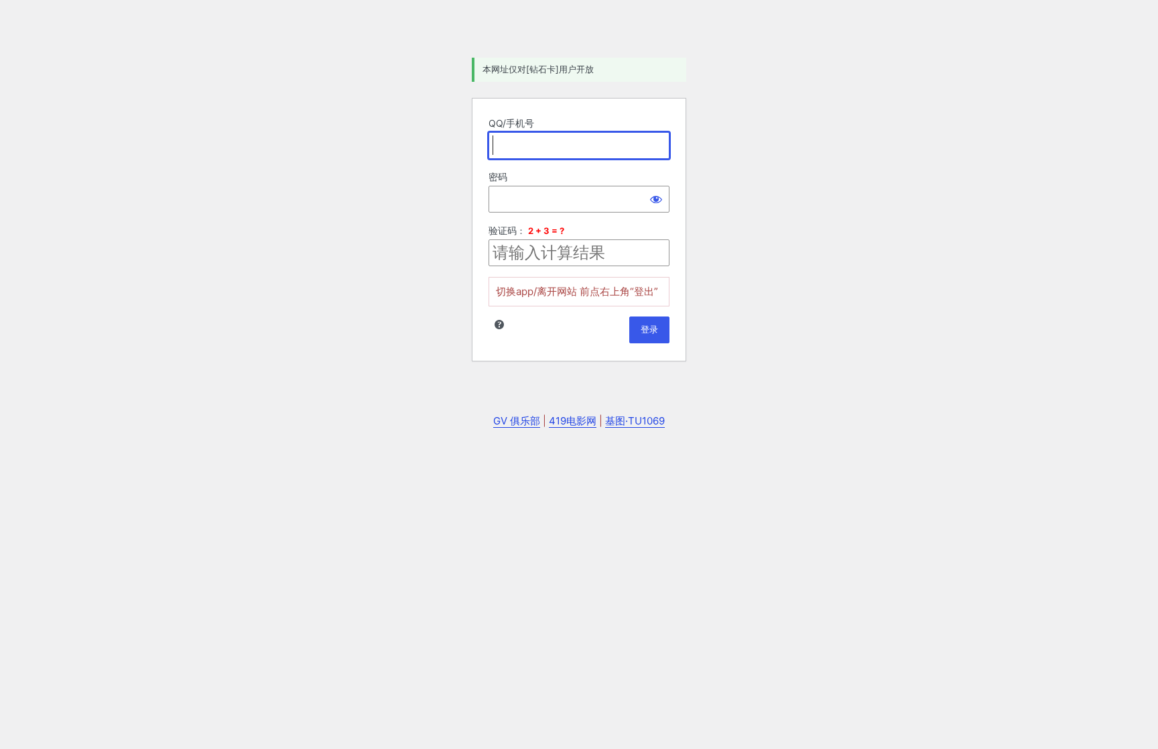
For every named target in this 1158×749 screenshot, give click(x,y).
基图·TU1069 (635, 420)
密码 (498, 176)
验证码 (503, 230)
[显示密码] (656, 199)
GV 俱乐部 (516, 420)
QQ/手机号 (511, 123)
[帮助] (499, 324)
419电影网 (572, 420)
